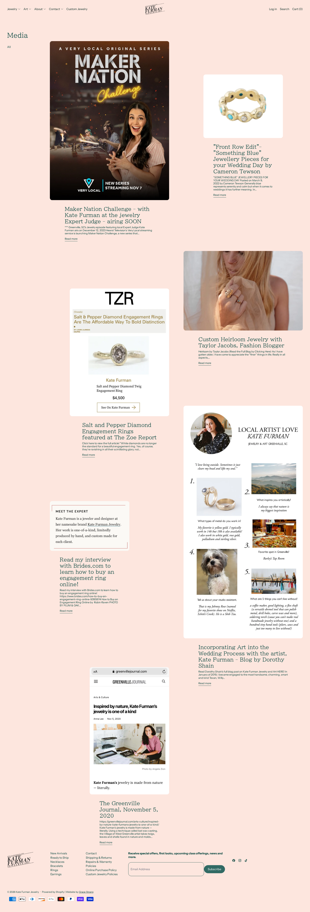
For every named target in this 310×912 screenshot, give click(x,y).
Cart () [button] (297, 9)
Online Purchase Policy (101, 870)
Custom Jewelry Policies (102, 874)
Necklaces (57, 862)
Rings (54, 870)
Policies (91, 866)
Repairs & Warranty (99, 862)
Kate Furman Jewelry (27, 891)
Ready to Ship (59, 857)
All (9, 47)
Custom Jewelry (76, 9)
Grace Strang (86, 891)
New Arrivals (58, 853)
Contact (91, 853)
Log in (273, 9)
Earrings (56, 874)
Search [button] (284, 9)
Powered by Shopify (53, 891)
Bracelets (56, 866)
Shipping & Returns (99, 857)
